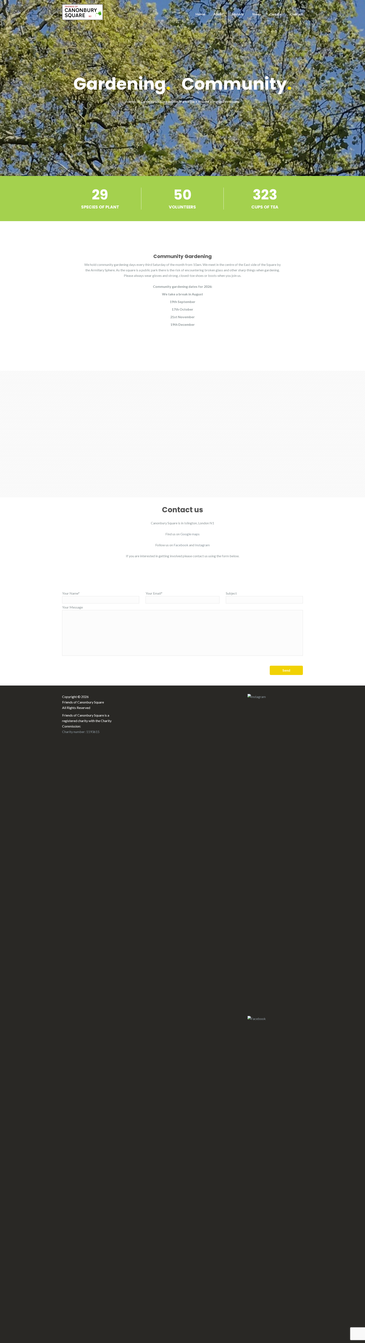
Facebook (181, 545)
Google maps (190, 534)
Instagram (202, 545)
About (218, 14)
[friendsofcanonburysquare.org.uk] (82, 12)
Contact (296, 14)
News (256, 14)
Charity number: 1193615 (80, 732)
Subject (231, 593)
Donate (276, 14)
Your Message (72, 607)
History (238, 14)
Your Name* (71, 593)
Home (200, 14)
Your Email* (154, 593)
